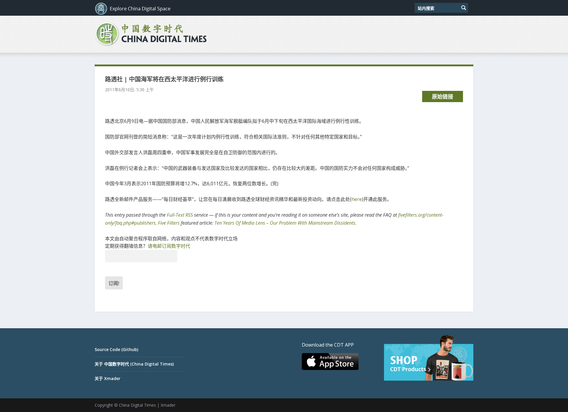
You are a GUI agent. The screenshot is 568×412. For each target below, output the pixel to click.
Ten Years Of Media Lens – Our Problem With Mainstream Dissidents (284, 223)
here (356, 199)
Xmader (168, 405)
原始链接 (442, 96)
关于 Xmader (107, 378)
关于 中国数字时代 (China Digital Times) (134, 364)
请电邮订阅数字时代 (169, 246)
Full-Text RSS (180, 215)
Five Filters (169, 223)
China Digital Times (137, 405)
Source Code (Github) (116, 349)
